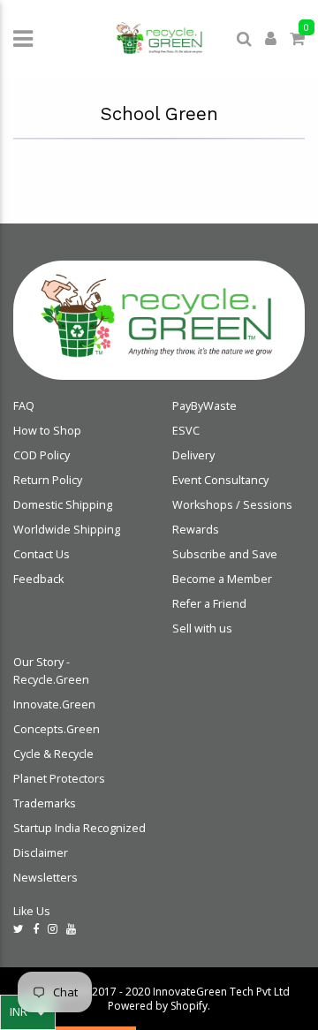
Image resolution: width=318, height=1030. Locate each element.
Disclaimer (40, 852)
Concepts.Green (56, 729)
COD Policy (41, 455)
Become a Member (222, 579)
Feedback (38, 579)
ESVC (186, 430)
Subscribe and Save (224, 554)
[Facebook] (36, 928)
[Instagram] (52, 928)
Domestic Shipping (62, 504)
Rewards (195, 529)
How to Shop (47, 430)
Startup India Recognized (79, 828)
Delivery (193, 455)
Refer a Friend (209, 603)
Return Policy (47, 480)
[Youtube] (71, 928)
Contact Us (41, 554)
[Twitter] (18, 928)
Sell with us (202, 628)
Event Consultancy (220, 480)
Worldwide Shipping (66, 529)
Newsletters (45, 877)
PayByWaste (204, 405)
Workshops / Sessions (232, 504)
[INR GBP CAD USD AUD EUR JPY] (28, 1012)
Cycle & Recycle (53, 753)
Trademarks (44, 803)
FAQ (23, 405)
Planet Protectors (59, 778)
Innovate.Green (54, 704)
